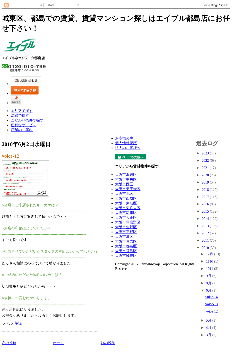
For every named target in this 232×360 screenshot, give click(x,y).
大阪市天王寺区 (127, 189)
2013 (206, 226)
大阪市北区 (124, 194)
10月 (210, 269)
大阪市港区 (124, 236)
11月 (210, 261)
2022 (206, 160)
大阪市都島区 (126, 246)
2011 (206, 240)
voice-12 (10, 156)
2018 (206, 189)
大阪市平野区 (126, 232)
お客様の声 (124, 138)
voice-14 (211, 297)
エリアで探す (22, 111)
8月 (209, 283)
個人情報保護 (126, 143)
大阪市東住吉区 (127, 208)
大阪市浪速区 (126, 174)
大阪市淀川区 (126, 213)
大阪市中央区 (126, 179)
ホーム (58, 343)
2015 (206, 211)
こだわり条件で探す (27, 120)
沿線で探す (20, 115)
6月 (209, 290)
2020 (206, 175)
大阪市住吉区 (126, 241)
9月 (209, 276)
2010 (206, 248)
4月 (209, 328)
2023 (206, 153)
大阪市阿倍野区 (127, 222)
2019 (206, 182)
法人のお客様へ (127, 148)
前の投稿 (108, 343)
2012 (206, 233)
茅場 (18, 323)
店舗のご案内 (22, 130)
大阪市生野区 (126, 227)
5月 (209, 320)
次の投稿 (9, 343)
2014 (206, 219)
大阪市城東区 (126, 256)
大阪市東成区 (126, 203)
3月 (209, 335)
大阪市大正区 (126, 217)
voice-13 (211, 304)
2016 (206, 204)
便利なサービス (23, 125)
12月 (210, 254)
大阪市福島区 (126, 251)
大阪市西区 (124, 184)
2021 (206, 168)
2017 (206, 197)
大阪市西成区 (126, 198)
